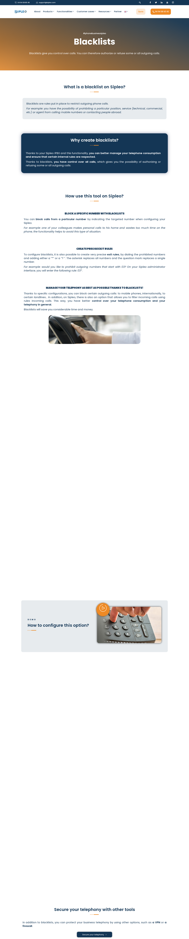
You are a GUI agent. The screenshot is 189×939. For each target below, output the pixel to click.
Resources (104, 11)
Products (47, 11)
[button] (139, 2)
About (37, 11)
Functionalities (64, 11)
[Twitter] (156, 3)
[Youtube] (167, 3)
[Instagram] (173, 3)
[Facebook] (150, 3)
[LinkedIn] (162, 3)
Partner (118, 11)
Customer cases (85, 11)
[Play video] (103, 609)
